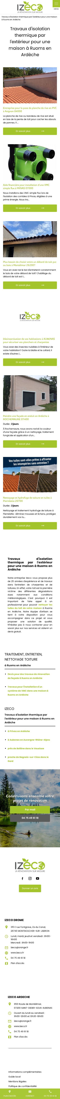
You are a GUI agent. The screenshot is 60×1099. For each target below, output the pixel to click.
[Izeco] (30, 7)
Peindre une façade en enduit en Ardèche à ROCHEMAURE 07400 (26, 417)
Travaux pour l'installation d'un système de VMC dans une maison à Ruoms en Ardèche (28, 690)
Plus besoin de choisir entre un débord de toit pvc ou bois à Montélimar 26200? (29, 263)
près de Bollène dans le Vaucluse (26, 748)
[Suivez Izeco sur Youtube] (37, 878)
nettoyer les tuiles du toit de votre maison (30, 606)
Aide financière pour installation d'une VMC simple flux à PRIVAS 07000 (26, 186)
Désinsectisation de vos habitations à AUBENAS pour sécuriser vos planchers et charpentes (29, 340)
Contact (30, 1093)
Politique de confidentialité (22, 1086)
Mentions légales (17, 1081)
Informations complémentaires (24, 1071)
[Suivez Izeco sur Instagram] (30, 878)
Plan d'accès (10, 1093)
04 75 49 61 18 (50, 1093)
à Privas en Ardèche (19, 731)
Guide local (14, 1076)
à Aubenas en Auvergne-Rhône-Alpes (29, 739)
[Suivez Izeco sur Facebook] (22, 878)
